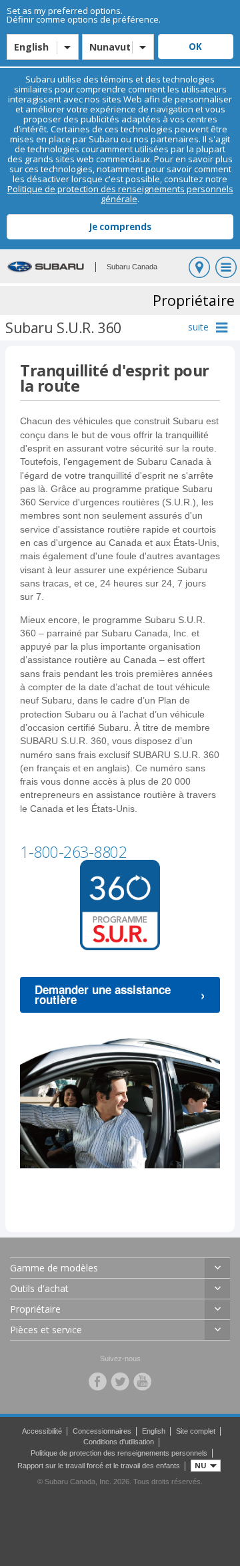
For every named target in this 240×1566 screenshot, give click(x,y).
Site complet (195, 1431)
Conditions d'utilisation (118, 1442)
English (153, 1431)
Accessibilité (42, 1431)
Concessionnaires (102, 1431)
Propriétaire (35, 1309)
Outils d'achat (39, 1288)
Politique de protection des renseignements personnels (119, 1453)
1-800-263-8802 (73, 851)
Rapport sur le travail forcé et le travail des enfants (98, 1466)
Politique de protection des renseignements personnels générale (120, 194)
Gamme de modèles (54, 1267)
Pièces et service (46, 1329)
